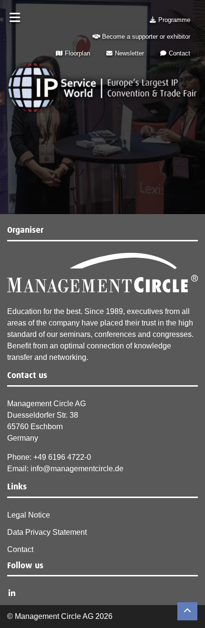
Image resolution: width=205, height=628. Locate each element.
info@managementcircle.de (77, 469)
